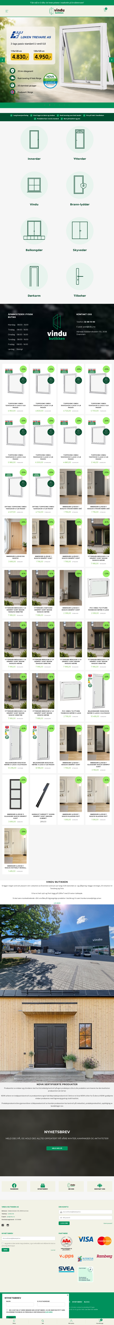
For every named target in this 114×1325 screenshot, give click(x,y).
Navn (8, 1301)
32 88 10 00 (89, 322)
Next (111, 59)
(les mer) (49, 1312)
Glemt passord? (108, 1223)
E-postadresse (43, 1301)
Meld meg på (57, 1148)
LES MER (57, 903)
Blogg (87, 1302)
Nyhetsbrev (77, 1302)
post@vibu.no (89, 327)
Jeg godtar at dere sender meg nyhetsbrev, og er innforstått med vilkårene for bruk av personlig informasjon (28, 1245)
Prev (2, 59)
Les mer (53, 1250)
